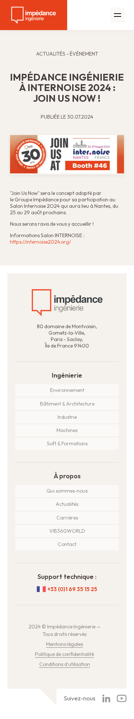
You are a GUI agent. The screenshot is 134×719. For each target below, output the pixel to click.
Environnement (67, 390)
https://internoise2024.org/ (40, 242)
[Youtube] (121, 698)
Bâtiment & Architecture (67, 404)
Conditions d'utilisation (64, 664)
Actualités (67, 504)
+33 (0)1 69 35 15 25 (72, 589)
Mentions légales (64, 644)
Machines (67, 430)
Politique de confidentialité (64, 654)
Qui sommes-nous (67, 491)
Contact (67, 544)
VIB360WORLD (67, 531)
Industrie (67, 417)
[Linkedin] (106, 698)
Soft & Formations (67, 443)
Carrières (67, 517)
